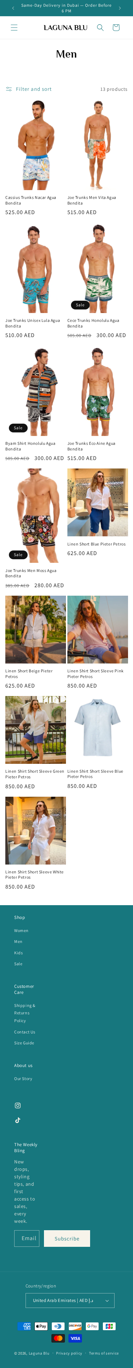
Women (21, 930)
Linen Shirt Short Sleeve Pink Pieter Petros (95, 673)
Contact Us (24, 1031)
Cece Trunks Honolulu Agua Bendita (93, 323)
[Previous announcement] (13, 8)
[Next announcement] (120, 8)
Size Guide (24, 1042)
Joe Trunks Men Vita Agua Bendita (91, 200)
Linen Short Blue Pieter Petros (96, 544)
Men (18, 941)
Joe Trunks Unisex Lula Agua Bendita (32, 323)
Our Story (23, 1078)
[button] (14, 27)
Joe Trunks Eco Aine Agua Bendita (91, 446)
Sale (18, 963)
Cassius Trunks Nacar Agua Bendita (30, 200)
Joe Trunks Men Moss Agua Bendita (30, 573)
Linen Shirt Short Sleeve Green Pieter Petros (35, 773)
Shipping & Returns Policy (24, 1013)
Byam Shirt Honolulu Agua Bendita (30, 446)
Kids (18, 952)
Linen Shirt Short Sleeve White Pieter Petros (34, 874)
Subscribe (67, 1238)
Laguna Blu (39, 1352)
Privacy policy (69, 1353)
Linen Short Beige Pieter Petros (28, 673)
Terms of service (104, 1353)
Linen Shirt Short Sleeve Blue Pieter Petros (95, 773)
